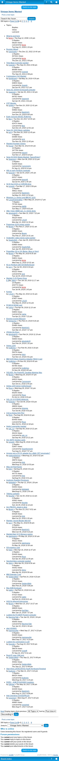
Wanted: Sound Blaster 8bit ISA (18, 521)
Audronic (11, 671)
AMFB (24, 207)
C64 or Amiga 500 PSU (15, 413)
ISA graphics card (13, 548)
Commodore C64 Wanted (16, 76)
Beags (11, 227)
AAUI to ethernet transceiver (17, 601)
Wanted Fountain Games (16, 144)
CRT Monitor (11, 103)
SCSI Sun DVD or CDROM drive (18, 184)
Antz (23, 462)
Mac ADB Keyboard (13, 588)
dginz (11, 563)
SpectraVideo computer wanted (18, 561)
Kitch (24, 355)
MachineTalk (13, 617)
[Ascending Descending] (10, 714)
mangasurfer (13, 631)
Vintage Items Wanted (16, 2)
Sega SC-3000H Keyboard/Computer (20, 90)
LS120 (24, 220)
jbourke (11, 496)
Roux (11, 388)
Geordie (12, 644)
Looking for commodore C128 (18, 642)
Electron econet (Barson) (16, 319)
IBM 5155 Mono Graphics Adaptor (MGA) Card (24, 359)
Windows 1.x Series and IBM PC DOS (21, 198)
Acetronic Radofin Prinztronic (17, 480)
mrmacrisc (13, 321)
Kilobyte (12, 402)
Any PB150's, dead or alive (16, 507)
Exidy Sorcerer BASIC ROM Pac (18, 117)
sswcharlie (13, 52)
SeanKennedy (27, 449)
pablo (11, 590)
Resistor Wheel (12, 49)
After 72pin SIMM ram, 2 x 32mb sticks (21, 211)
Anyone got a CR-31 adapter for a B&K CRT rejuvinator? (28, 453)
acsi (10, 132)
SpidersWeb (13, 577)
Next (2, 711)
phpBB (11, 755)
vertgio (11, 105)
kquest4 (12, 173)
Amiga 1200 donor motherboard (18, 386)
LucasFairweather (16, 200)
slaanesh (12, 92)
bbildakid (12, 483)
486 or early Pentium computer (18, 171)
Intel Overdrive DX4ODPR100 (18, 696)
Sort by (42, 711)
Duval (11, 146)
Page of (14, 21)
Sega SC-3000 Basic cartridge (18, 130)
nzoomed (12, 698)
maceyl (24, 153)
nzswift (24, 651)
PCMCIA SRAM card (14, 305)
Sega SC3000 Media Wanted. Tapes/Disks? (23, 157)
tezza (11, 38)
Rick (10, 415)
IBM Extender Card (13, 574)
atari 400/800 (11, 628)
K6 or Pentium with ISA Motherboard (20, 265)
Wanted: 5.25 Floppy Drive (16, 278)
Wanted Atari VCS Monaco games (19, 534)
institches (12, 348)
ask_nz (11, 429)
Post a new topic (8, 15)
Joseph (24, 85)
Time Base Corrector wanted (17, 63)
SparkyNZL (13, 240)
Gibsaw (11, 684)
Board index (6, 759)
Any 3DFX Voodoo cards (15, 440)
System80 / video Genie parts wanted (20, 238)
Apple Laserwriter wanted (16, 426)
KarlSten (25, 610)
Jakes (13, 280)
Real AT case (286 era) (15, 655)
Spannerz (12, 159)
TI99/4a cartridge (12, 494)
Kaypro (9, 292)
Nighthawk (13, 79)
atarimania (13, 536)
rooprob (12, 65)
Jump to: (4, 726)
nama (11, 308)
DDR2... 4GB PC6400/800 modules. (20, 682)
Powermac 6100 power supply (18, 224)
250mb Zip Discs (12, 332)
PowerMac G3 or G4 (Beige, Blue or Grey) (22, 251)
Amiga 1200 (11, 346)
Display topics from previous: (16, 711)
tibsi (10, 119)
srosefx (11, 186)
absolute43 (13, 213)
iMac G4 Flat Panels (14, 467)
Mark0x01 (26, 112)
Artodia (55, 755)
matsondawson (14, 456)
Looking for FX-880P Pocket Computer (21, 615)
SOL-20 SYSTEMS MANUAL (17, 399)
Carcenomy (26, 166)
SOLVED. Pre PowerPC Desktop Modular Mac (24, 373)
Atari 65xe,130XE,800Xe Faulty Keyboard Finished (26, 669)
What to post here (13, 36)
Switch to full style (29, 7)
